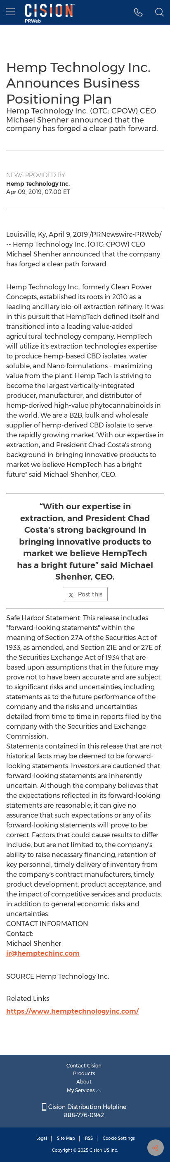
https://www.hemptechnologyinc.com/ (72, 1011)
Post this (90, 594)
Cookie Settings (119, 1138)
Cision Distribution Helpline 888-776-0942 (86, 1111)
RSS (89, 1138)
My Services (81, 1090)
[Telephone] (138, 12)
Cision (96, 1150)
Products (84, 1073)
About (84, 1082)
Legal (41, 1138)
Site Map (66, 1138)
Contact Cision (84, 1066)
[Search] (159, 12)
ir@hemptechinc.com (43, 953)
